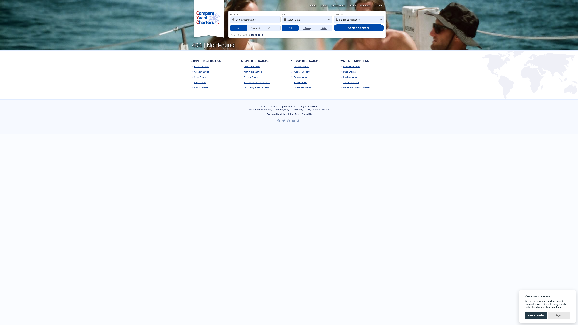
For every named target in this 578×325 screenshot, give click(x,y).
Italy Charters (200, 82)
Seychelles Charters (302, 88)
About (352, 5)
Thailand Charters (301, 66)
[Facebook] (278, 120)
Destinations (338, 5)
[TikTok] (298, 121)
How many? (339, 14)
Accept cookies (535, 315)
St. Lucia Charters (251, 77)
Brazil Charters (349, 72)
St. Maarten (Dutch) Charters (257, 82)
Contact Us (307, 114)
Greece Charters (201, 66)
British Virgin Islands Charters (356, 88)
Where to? (234, 14)
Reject (559, 315)
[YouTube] (293, 120)
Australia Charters (302, 72)
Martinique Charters (253, 72)
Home (313, 5)
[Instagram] (288, 120)
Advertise (365, 5)
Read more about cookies (546, 306)
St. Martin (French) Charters (256, 88)
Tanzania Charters (351, 82)
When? (285, 14)
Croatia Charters (201, 72)
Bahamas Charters (351, 66)
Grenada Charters (252, 66)
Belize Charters (300, 82)
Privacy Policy (294, 114)
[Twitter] (283, 120)
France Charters (201, 88)
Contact (379, 5)
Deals (324, 5)
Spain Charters (200, 77)
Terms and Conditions (277, 114)
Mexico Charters (350, 77)
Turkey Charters (301, 77)
